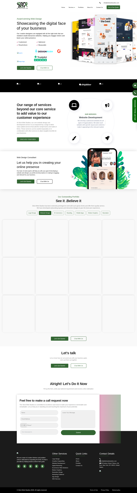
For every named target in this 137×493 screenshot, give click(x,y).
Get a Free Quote (113, 7)
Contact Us (99, 7)
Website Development (58, 463)
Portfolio (78, 463)
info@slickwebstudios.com (111, 3)
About (77, 461)
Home (63, 7)
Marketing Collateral (58, 474)
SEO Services (56, 479)
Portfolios (81, 7)
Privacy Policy (105, 490)
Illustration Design (57, 472)
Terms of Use (94, 490)
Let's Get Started (25, 68)
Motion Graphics (57, 470)
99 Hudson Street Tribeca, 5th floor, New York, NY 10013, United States (109, 465)
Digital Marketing (57, 465)
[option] (68, 39)
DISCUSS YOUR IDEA (28, 139)
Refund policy (116, 490)
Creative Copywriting (58, 461)
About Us (90, 7)
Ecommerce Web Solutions (60, 467)
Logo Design (56, 459)
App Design (55, 476)
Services (71, 7)
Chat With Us (44, 68)
